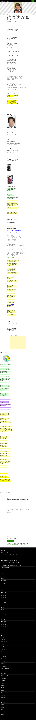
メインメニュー (35, 1)
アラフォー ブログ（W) (6, 1)
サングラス (3, 656)
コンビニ (2, 654)
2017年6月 (3, 609)
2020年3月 (3, 578)
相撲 (2, 704)
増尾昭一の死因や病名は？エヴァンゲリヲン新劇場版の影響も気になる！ (18, 499)
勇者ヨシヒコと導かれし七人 (5, 682)
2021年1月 (3, 575)
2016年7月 (3, 628)
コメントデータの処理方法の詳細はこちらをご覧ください (16, 544)
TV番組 (2, 639)
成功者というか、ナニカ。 (4, 552)
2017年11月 (3, 600)
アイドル (2, 644)
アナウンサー (3, 646)
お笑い (2, 642)
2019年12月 (3, 580)
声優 (2, 685)
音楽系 (2, 712)
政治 (7, 14)
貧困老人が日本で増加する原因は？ (13, 323)
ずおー (13, 21)
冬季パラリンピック (4, 678)
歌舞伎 (2, 700)
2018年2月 (3, 595)
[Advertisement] (18, 342)
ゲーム (2, 651)
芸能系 (2, 709)
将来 (2, 690)
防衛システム (3, 711)
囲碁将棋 (2, 683)
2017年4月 (3, 612)
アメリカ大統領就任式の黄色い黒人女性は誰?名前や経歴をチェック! (11, 562)
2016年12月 (3, 619)
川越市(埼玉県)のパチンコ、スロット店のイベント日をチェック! (10, 563)
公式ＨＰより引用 (10, 257)
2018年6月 (3, 588)
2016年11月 (3, 621)
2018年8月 (3, 585)
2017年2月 (3, 616)
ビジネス (2, 670)
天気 (2, 687)
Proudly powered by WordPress (5, 718)
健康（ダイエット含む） (5, 675)
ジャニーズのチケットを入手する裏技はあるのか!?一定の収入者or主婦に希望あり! (12, 554)
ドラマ (2, 661)
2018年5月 (3, 590)
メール (8, 528)
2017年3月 (3, 614)
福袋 (2, 707)
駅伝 (2, 714)
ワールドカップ (3, 673)
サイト (8, 532)
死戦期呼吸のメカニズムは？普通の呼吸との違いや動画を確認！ (16, 502)
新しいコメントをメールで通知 (13, 536)
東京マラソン (3, 697)
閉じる (10, 110)
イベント (2, 649)
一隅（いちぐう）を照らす (15, 150)
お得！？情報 (3, 641)
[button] (18, 8)
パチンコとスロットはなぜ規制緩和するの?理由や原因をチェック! (11, 565)
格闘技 (2, 699)
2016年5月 (3, 631)
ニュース (2, 663)
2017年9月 (3, 604)
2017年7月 (3, 607)
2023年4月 (3, 573)
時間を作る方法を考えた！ (4, 550)
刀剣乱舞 (2, 680)
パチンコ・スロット (4, 668)
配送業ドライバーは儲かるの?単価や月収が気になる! (9, 560)
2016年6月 (3, 629)
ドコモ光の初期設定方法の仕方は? (6, 567)
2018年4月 (3, 592)
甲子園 (2, 702)
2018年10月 (3, 583)
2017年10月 (3, 602)
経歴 (7, 152)
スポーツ (2, 658)
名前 (8, 524)
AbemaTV (2, 637)
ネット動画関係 (3, 666)
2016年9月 (3, 624)
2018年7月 (3, 587)
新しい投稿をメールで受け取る (13, 538)
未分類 (2, 695)
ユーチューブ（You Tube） (5, 671)
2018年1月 (3, 597)
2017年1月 (3, 617)
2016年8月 (3, 626)
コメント (9, 512)
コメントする (17, 21)
